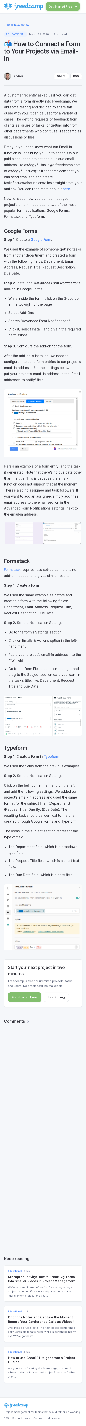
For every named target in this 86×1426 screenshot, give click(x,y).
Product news (21, 1418)
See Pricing (56, 997)
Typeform (51, 757)
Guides (37, 1418)
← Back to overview (16, 24)
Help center (53, 1418)
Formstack (12, 570)
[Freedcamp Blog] (23, 6)
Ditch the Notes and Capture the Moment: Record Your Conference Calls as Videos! (41, 1319)
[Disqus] (43, 1078)
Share (61, 76)
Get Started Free (60, 6)
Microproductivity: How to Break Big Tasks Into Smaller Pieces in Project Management (41, 1279)
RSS (76, 76)
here (66, 189)
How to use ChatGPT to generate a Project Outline (41, 1360)
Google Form (41, 240)
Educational (15, 34)
